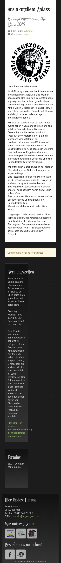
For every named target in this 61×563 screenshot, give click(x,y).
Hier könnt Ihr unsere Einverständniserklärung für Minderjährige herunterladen (20, 429)
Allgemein (29, 30)
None (26, 34)
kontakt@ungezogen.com (26, 516)
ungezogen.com (37, 561)
